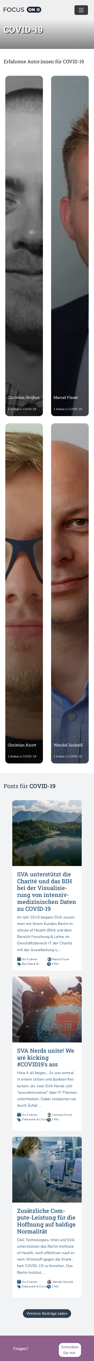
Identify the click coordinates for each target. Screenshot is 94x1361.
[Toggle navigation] (81, 10)
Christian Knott (61, 1115)
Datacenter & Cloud (34, 1119)
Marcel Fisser (60, 959)
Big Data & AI (30, 964)
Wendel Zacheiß (62, 1282)
